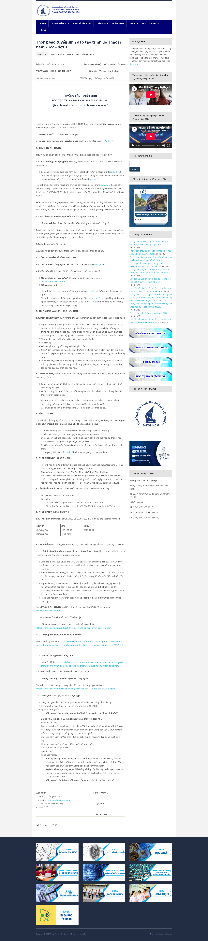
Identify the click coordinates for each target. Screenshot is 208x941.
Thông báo (118, 23)
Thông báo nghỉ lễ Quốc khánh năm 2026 (148, 313)
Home (42, 23)
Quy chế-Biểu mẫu (82, 23)
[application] (150, 136)
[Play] (133, 145)
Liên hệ (42, 30)
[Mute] (163, 145)
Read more (134, 64)
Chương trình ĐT (60, 23)
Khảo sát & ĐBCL (150, 23)
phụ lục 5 (96, 298)
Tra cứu (133, 23)
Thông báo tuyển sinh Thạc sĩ (83, 54)
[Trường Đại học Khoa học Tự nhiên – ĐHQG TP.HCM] (58, 10)
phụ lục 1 (108, 141)
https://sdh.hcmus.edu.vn (53, 281)
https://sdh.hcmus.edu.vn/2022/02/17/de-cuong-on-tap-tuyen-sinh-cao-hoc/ (73, 627)
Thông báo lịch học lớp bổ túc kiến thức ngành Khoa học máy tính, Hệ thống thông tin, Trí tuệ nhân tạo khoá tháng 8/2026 (150, 297)
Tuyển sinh (102, 23)
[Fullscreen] (168, 145)
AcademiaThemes (165, 934)
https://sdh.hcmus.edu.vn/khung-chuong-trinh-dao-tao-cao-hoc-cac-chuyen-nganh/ (76, 688)
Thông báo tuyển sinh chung (60, 54)
